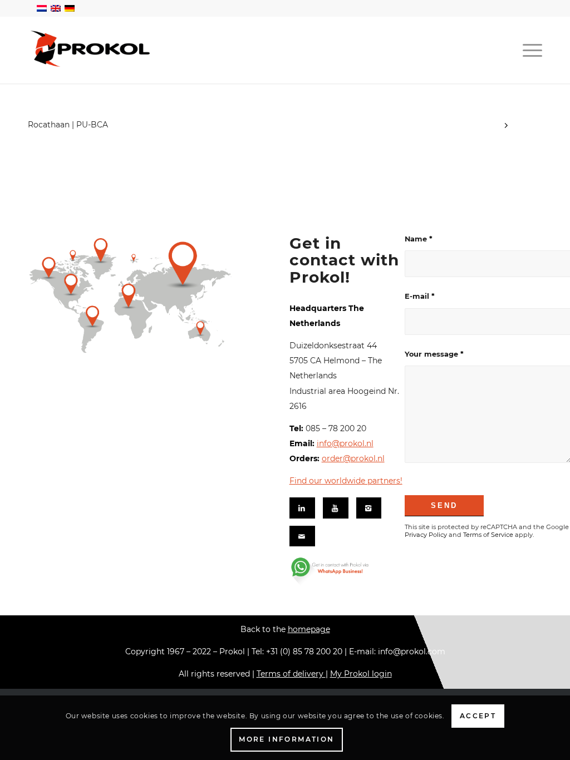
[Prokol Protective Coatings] (91, 48)
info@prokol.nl (345, 443)
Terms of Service (488, 535)
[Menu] (528, 50)
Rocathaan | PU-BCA (68, 125)
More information (286, 739)
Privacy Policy (426, 535)
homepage (309, 629)
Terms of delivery (291, 674)
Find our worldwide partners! (345, 481)
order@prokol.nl (353, 458)
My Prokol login (361, 674)
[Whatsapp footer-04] (343, 571)
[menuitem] (528, 50)
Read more (506, 127)
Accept (478, 716)
